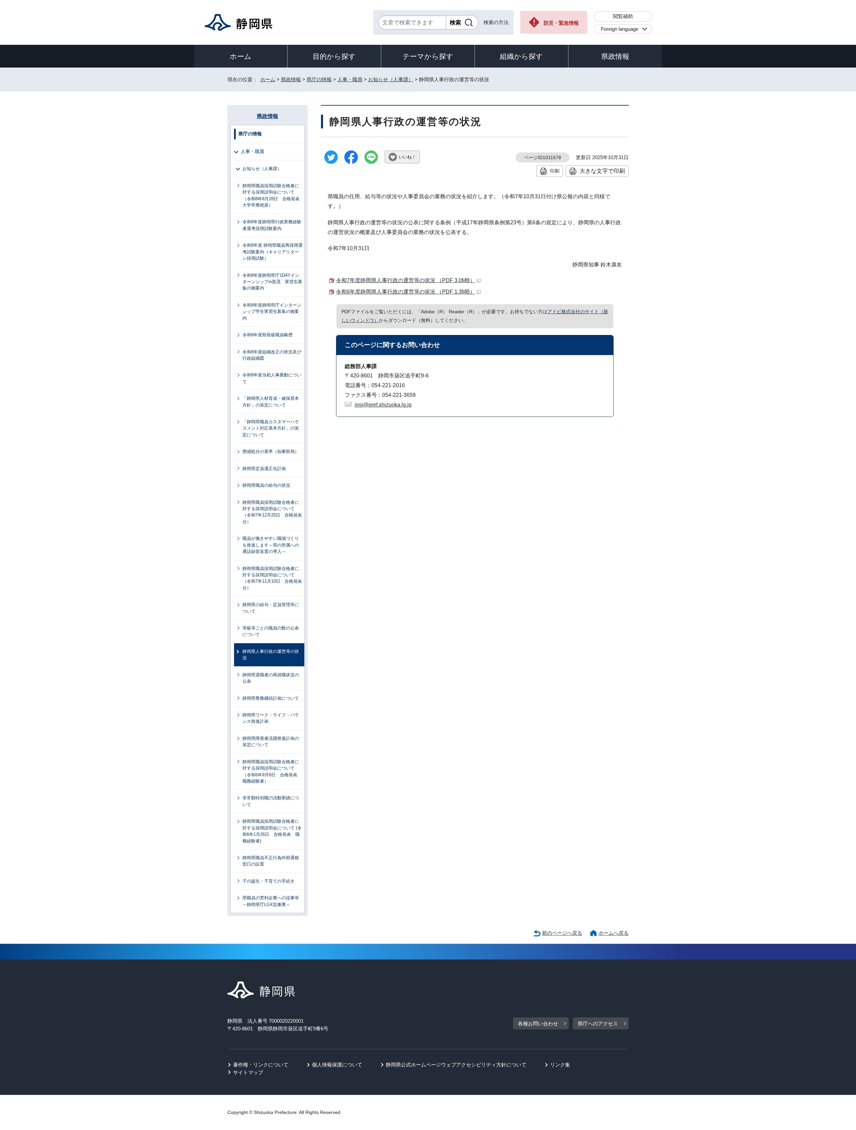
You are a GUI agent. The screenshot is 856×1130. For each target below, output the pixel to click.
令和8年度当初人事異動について (271, 378)
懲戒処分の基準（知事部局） (270, 451)
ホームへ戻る (614, 933)
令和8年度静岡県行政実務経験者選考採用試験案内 (271, 225)
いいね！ (407, 156)
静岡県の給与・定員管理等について (270, 607)
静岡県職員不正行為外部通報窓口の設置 (270, 861)
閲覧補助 (623, 16)
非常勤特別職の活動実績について (270, 801)
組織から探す (521, 56)
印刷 (554, 171)
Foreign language (619, 29)
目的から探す (334, 56)
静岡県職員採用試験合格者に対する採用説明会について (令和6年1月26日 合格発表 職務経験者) (272, 831)
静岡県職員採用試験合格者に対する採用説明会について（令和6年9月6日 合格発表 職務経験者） (272, 771)
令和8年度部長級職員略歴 (267, 334)
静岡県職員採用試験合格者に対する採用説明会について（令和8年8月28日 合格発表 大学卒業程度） (273, 195)
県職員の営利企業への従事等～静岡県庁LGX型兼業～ (270, 901)
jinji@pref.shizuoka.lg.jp (383, 405)
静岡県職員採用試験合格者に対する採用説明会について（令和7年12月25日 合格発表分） (272, 512)
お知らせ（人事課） (390, 79)
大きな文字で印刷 (602, 170)
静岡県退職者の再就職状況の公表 (270, 678)
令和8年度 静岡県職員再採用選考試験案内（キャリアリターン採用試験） (272, 252)
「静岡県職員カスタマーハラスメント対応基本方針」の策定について (270, 428)
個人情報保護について (337, 1064)
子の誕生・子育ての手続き (268, 881)
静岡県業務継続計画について (270, 698)
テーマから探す (428, 56)
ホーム (240, 56)
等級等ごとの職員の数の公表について (270, 631)
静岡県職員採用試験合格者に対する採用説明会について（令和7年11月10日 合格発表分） (272, 578)
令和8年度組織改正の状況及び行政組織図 (271, 355)
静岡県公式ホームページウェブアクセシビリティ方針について (456, 1064)
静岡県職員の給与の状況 (266, 485)
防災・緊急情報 (561, 23)
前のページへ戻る (562, 933)
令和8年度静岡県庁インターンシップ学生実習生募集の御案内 (271, 312)
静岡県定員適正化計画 (264, 468)
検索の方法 (496, 22)
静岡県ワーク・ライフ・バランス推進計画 (270, 718)
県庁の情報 (319, 79)
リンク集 (560, 1064)
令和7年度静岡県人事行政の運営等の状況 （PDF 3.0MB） (405, 280)
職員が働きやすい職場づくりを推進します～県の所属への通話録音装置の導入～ (270, 545)
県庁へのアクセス (598, 1023)
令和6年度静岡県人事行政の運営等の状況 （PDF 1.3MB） (405, 292)
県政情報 (615, 56)
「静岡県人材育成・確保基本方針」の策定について (270, 401)
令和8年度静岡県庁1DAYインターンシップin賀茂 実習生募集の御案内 (272, 282)
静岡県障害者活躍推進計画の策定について (270, 741)
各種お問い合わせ (538, 1023)
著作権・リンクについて (260, 1064)
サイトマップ (248, 1072)
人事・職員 (349, 79)
